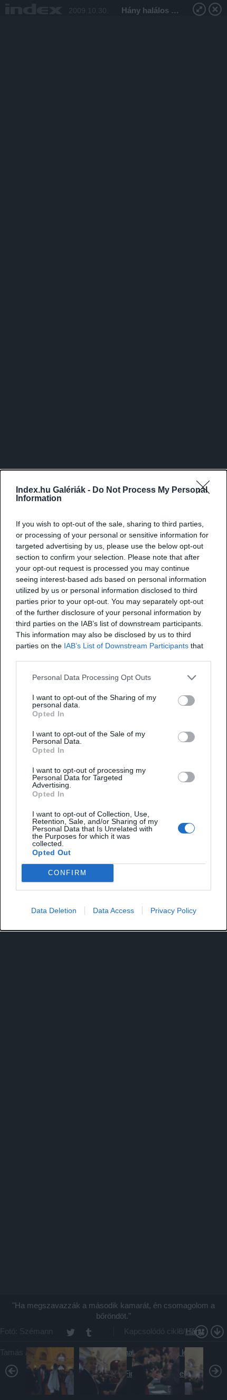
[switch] (186, 700)
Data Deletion (54, 910)
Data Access (113, 910)
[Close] (206, 491)
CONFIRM (67, 873)
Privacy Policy (173, 910)
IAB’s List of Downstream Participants (126, 645)
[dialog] (113, 700)
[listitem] (113, 677)
